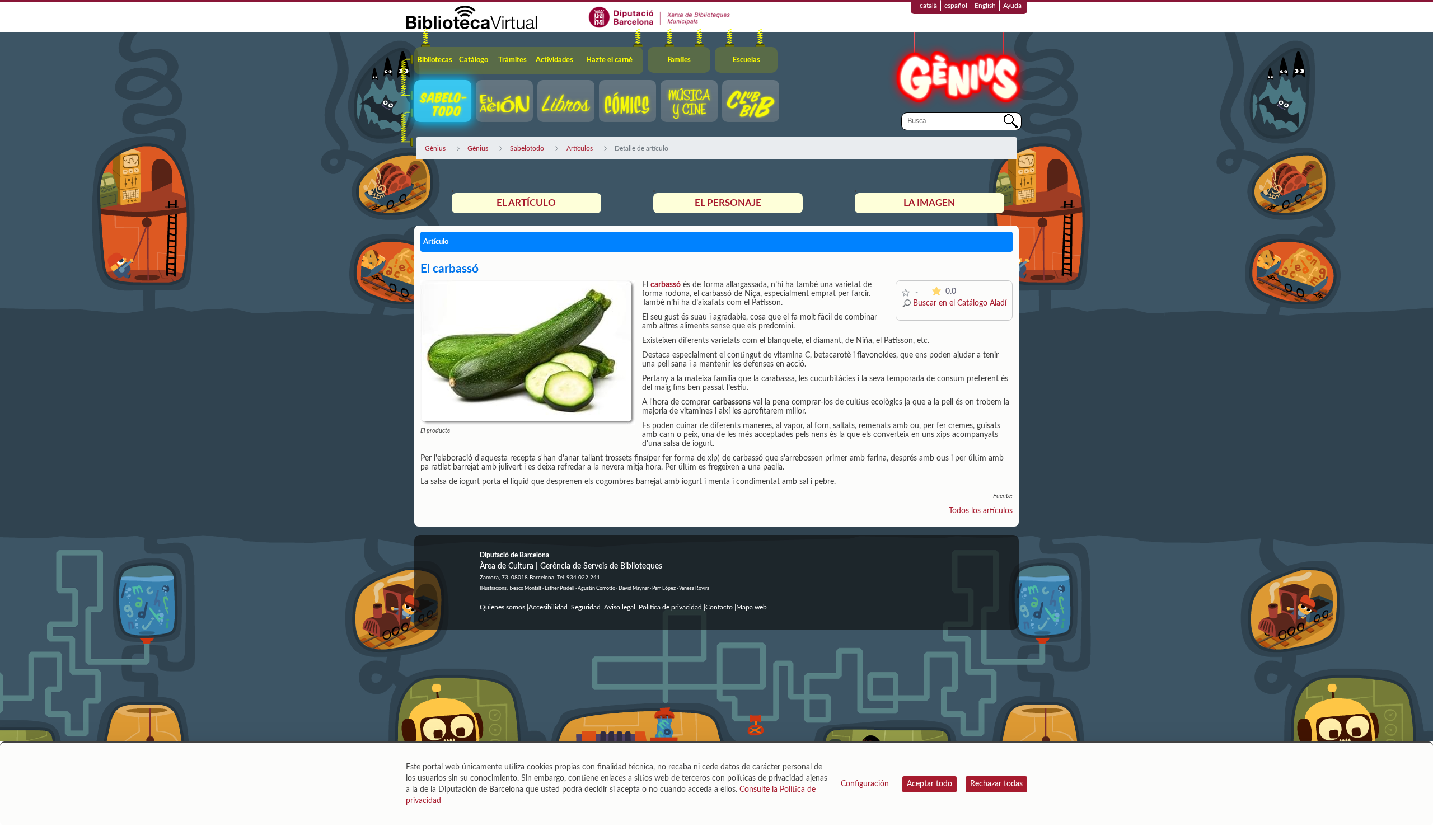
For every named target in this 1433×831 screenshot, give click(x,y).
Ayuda (1012, 5)
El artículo (526, 203)
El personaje (728, 203)
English (985, 5)
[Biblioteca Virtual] (471, 17)
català (928, 5)
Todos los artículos (981, 511)
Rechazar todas (996, 784)
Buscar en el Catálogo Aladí (959, 303)
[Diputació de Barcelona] (659, 17)
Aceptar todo (929, 784)
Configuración (865, 784)
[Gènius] (957, 72)
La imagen (929, 203)
